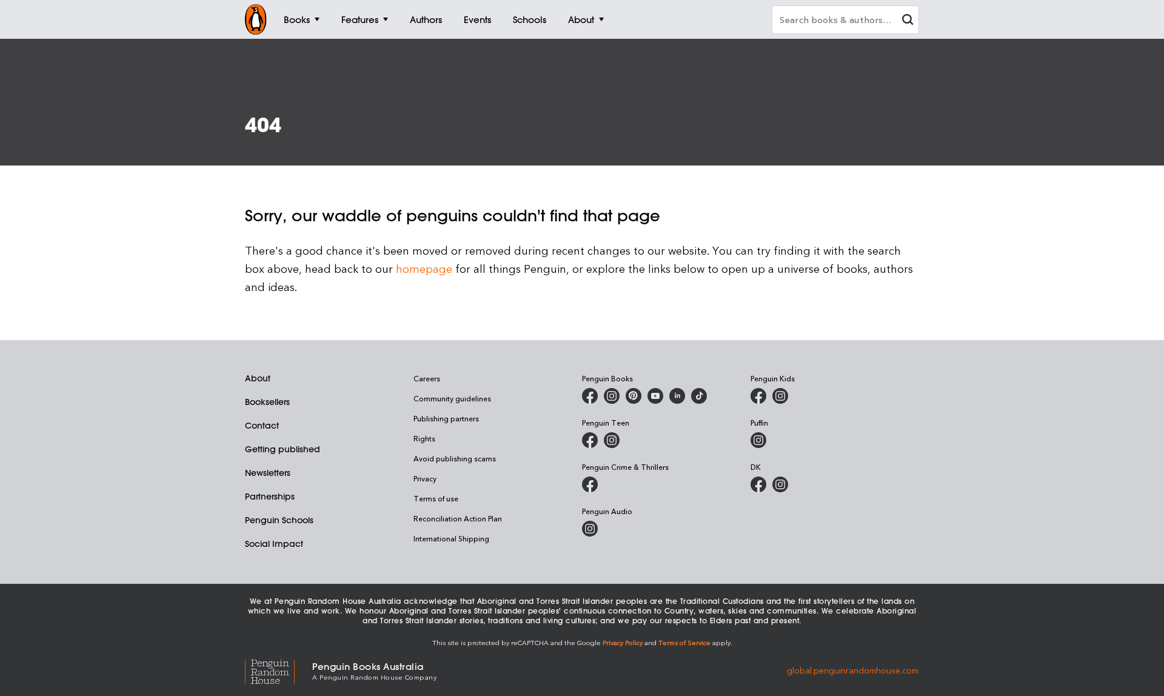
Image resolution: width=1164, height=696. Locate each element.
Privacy (424, 478)
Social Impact (274, 543)
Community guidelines (452, 398)
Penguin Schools (279, 520)
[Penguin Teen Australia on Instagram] (612, 440)
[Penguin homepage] (256, 19)
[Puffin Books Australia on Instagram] (758, 440)
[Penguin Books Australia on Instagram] (612, 396)
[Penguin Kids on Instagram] (780, 396)
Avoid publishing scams (454, 458)
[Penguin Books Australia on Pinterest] (633, 396)
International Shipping (451, 538)
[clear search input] (907, 21)
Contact (262, 425)
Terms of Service (684, 642)
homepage (424, 268)
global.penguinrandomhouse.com (852, 670)
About (257, 378)
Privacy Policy (623, 642)
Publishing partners (446, 418)
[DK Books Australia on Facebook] (758, 484)
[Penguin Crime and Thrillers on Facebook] (590, 484)
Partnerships (270, 496)
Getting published (282, 449)
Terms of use (435, 498)
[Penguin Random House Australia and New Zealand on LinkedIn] (677, 396)
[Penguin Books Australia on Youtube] (655, 396)
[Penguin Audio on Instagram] (590, 529)
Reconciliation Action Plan (457, 518)
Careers (426, 378)
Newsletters (267, 472)
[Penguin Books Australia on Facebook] (590, 396)
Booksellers (267, 402)
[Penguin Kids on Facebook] (758, 396)
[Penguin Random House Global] (278, 670)
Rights (424, 438)
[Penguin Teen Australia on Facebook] (590, 440)
